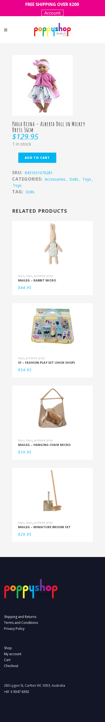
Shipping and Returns (20, 616)
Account (52, 13)
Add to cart (37, 158)
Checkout (11, 665)
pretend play (43, 276)
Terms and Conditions (21, 622)
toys (86, 179)
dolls (73, 179)
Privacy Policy (14, 628)
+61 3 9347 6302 (16, 691)
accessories (55, 179)
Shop (8, 648)
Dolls (30, 191)
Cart (7, 660)
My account (12, 654)
